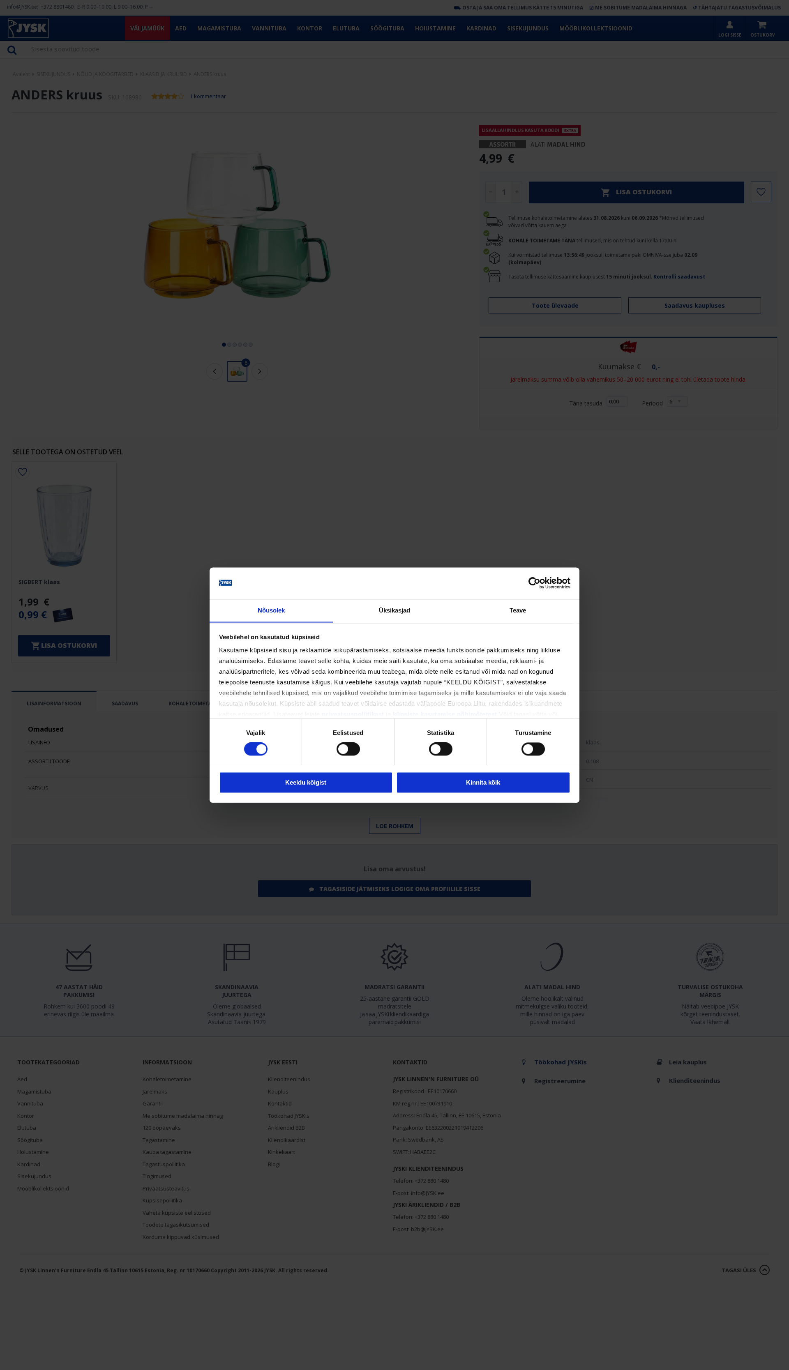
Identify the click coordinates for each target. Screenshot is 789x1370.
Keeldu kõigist (305, 782)
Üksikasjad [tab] (395, 610)
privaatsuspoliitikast (353, 714)
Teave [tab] (518, 610)
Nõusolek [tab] (271, 610)
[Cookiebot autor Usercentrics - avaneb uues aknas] (534, 583)
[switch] (348, 748)
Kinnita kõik (483, 782)
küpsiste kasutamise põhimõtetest (445, 714)
